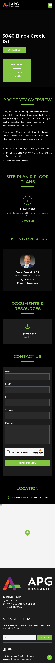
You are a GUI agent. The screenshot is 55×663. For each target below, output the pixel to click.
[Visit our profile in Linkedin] (4, 649)
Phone (7, 397)
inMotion (26, 659)
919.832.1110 (12, 600)
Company (9, 410)
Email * (8, 384)
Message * (9, 423)
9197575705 (29, 279)
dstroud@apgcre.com (29, 283)
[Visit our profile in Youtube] (10, 649)
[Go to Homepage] (11, 5)
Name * (8, 371)
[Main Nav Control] (50, 5)
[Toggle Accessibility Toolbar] (49, 657)
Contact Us (14, 50)
